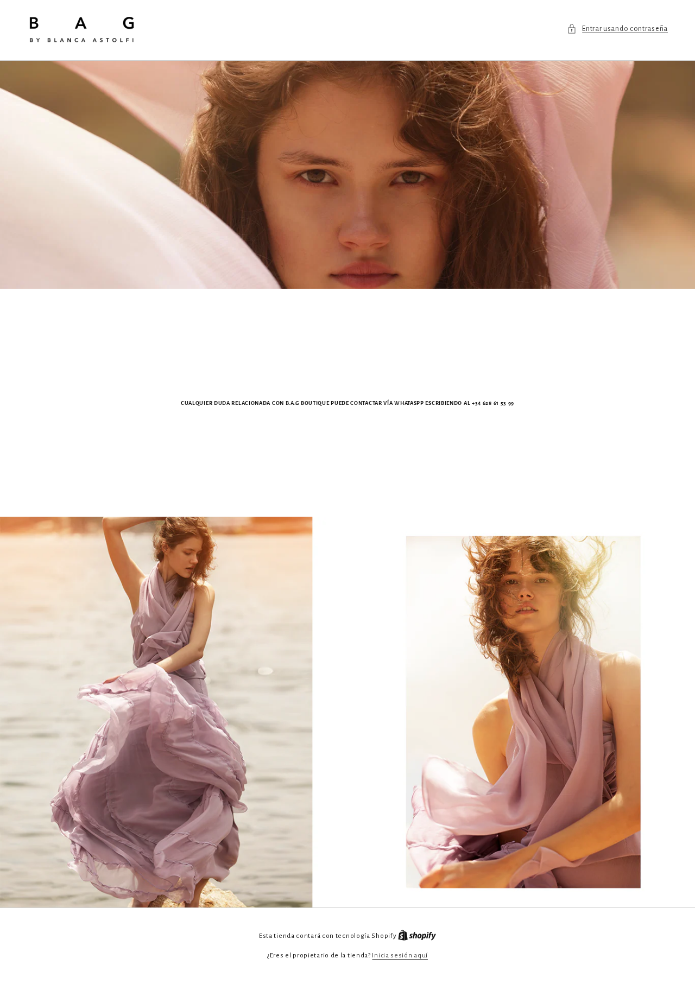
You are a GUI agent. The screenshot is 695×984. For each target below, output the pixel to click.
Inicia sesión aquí (400, 955)
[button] (617, 29)
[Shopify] (417, 935)
